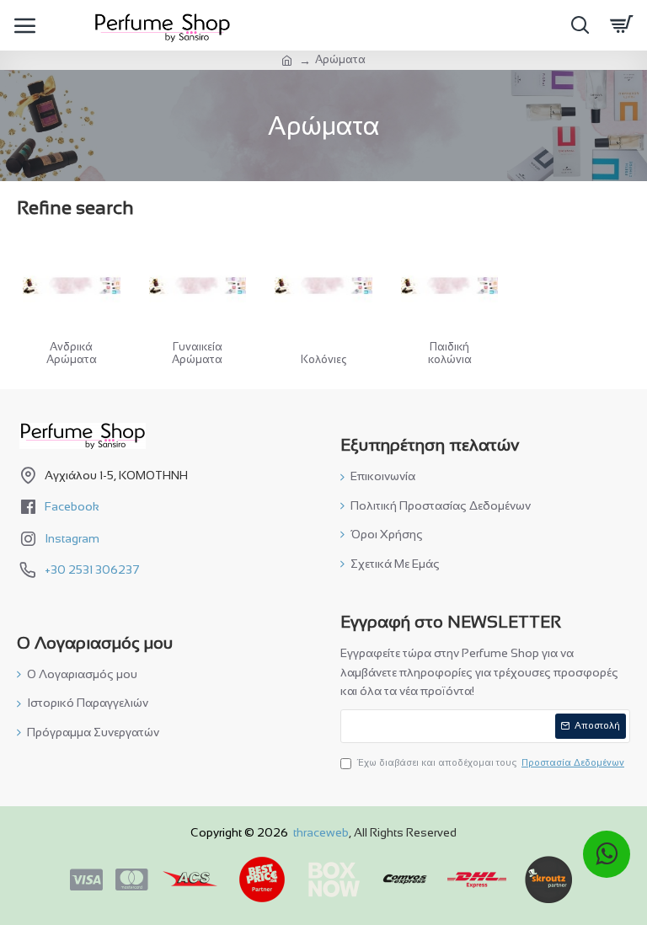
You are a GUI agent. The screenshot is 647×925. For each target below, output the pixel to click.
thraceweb (321, 832)
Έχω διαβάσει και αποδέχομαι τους (490, 762)
